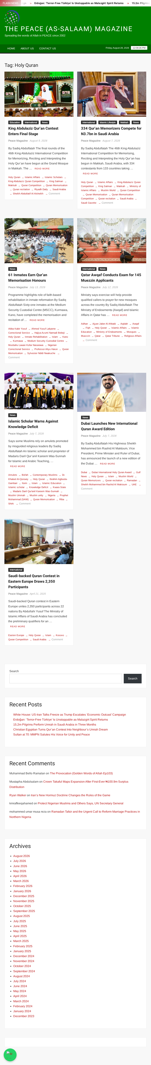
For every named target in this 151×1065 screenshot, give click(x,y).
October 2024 (22, 966)
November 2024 (23, 961)
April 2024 (20, 996)
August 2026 (21, 856)
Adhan (84, 323)
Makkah (124, 122)
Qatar (98, 336)
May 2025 (19, 931)
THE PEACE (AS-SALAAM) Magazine (69, 29)
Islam (55, 336)
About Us (27, 48)
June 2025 (20, 926)
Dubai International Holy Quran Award (111, 472)
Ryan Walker (17, 795)
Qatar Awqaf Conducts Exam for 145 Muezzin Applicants (111, 277)
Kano (65, 336)
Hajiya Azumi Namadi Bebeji (49, 332)
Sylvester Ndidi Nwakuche (41, 353)
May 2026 (19, 871)
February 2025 (22, 946)
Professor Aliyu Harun (46, 349)
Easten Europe (16, 635)
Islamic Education (51, 483)
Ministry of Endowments (109, 331)
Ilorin (24, 483)
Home (11, 48)
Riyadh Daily (41, 189)
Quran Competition (31, 185)
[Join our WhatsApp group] (10, 1054)
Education (15, 122)
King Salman (56, 181)
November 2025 (23, 901)
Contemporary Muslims (45, 474)
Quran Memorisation (56, 185)
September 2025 (24, 911)
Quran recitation (21, 189)
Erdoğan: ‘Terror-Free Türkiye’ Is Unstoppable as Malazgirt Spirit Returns (66, 3)
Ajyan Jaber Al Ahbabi (104, 323)
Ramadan (132, 480)
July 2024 (19, 981)
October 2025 (22, 906)
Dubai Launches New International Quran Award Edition (109, 426)
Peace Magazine (18, 140)
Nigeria (51, 495)
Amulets (12, 474)
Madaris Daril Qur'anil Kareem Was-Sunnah (36, 491)
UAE (134, 484)
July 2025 (19, 921)
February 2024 (22, 1006)
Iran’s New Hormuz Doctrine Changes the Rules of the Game (70, 795)
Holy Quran (14, 177)
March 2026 (21, 881)
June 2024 (20, 986)
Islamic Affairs (32, 177)
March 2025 (21, 941)
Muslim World (108, 190)
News (45, 122)
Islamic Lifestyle (108, 122)
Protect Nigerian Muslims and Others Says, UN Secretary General (80, 803)
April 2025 (20, 936)
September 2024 (24, 971)
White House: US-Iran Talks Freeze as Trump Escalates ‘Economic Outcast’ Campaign (69, 714)
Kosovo (60, 635)
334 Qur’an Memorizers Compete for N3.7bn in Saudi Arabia (111, 131)
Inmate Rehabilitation (36, 336)
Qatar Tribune (112, 336)
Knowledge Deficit (38, 487)
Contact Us (47, 48)
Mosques (131, 331)
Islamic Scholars (54, 177)
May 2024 (19, 991)
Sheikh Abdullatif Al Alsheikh (28, 193)
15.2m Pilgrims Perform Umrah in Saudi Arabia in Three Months (54, 724)
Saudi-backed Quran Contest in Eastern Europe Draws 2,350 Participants (33, 581)
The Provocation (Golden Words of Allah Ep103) (81, 773)
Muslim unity (36, 495)
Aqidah (124, 323)
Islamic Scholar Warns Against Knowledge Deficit (33, 424)
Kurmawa (18, 340)
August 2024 (21, 976)
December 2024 (23, 956)
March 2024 (21, 1001)
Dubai (84, 472)
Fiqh (88, 327)
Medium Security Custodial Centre (45, 340)
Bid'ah (25, 474)
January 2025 (22, 951)
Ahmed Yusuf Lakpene (43, 328)
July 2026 (19, 860)
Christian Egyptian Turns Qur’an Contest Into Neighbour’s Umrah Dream (60, 729)
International (31, 122)
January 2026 (22, 891)
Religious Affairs (133, 336)
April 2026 (20, 876)
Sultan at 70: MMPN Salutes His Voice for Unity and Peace (51, 734)
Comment (54, 193)
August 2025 (21, 916)
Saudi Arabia (59, 189)
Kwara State (59, 487)
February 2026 (22, 886)
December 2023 (23, 1016)
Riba (61, 499)
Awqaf (135, 323)
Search (14, 671)
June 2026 (20, 866)
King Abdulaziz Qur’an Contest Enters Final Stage (33, 131)
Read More (42, 168)
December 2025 (23, 896)
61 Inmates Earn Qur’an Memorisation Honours (27, 277)
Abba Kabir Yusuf (17, 328)
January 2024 (22, 1011)
